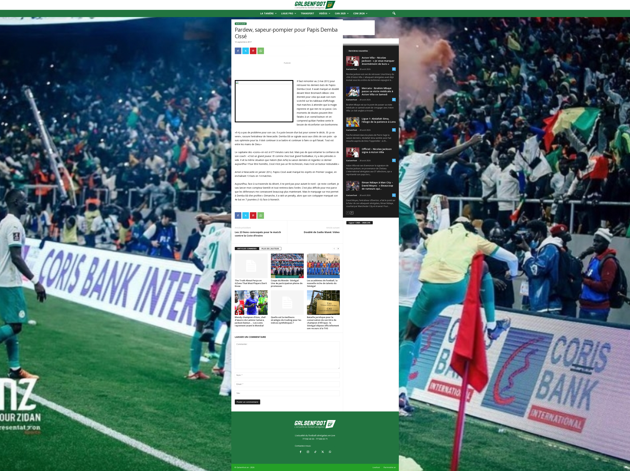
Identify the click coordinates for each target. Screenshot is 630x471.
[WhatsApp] (260, 51)
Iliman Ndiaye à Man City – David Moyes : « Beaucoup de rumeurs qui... (377, 185)
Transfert (307, 13)
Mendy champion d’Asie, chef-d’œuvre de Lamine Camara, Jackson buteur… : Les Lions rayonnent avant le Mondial (250, 321)
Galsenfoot (351, 69)
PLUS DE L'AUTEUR (270, 248)
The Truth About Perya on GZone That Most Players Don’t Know (251, 283)
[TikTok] (315, 452)
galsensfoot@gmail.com (323, 445)
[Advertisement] (287, 71)
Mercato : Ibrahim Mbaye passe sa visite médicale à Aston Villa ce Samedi (377, 91)
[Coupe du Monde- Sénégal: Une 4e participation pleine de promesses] (287, 266)
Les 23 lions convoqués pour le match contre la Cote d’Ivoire (258, 233)
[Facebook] (238, 51)
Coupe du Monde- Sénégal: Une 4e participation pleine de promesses (287, 283)
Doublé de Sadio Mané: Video (322, 232)
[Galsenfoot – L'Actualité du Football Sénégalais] (315, 5)
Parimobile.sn (390, 467)
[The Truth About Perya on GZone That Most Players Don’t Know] (251, 266)
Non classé (240, 24)
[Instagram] (308, 452)
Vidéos (323, 13)
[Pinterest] (253, 51)
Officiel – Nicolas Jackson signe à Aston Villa (377, 150)
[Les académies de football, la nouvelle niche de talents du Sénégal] (323, 266)
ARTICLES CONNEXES (247, 248)
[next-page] (338, 248)
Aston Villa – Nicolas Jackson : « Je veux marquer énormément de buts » (378, 60)
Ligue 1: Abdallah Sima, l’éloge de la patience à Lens (379, 120)
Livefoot (376, 467)
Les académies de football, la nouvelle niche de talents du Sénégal (322, 283)
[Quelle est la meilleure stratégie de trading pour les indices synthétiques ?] (287, 302)
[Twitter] (245, 51)
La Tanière (267, 13)
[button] (394, 13)
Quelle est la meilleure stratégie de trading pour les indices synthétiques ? (286, 320)
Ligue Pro (287, 13)
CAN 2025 (340, 13)
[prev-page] (334, 248)
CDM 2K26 (359, 13)
